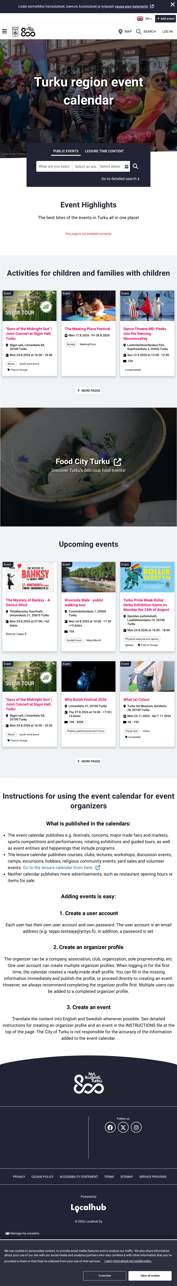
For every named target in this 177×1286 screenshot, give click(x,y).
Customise (105, 1275)
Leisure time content (104, 151)
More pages (91, 390)
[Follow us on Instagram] (136, 1127)
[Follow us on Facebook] (110, 1127)
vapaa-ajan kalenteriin (131, 6)
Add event (167, 18)
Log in (168, 31)
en (148, 17)
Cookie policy (42, 1176)
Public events (66, 151)
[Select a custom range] (126, 166)
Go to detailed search (118, 178)
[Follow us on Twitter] (123, 1127)
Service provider (152, 1176)
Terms (109, 1176)
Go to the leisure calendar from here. (58, 867)
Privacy (19, 1176)
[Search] (135, 166)
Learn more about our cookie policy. (128, 1261)
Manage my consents (25, 1233)
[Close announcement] (172, 4)
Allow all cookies (150, 1275)
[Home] (24, 31)
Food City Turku (83, 461)
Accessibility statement (79, 1176)
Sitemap (126, 1176)
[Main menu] (4, 31)
